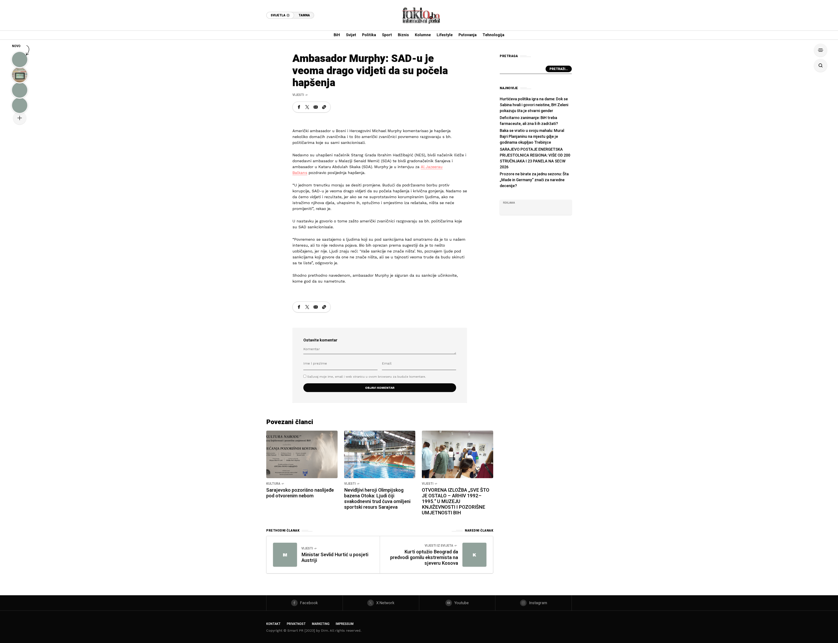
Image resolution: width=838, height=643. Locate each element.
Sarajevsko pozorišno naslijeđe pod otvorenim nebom (300, 493)
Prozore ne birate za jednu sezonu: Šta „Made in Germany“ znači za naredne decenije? (534, 180)
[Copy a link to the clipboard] (324, 107)
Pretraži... (559, 69)
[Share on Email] (315, 107)
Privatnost (296, 624)
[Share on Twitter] (307, 107)
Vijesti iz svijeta (439, 545)
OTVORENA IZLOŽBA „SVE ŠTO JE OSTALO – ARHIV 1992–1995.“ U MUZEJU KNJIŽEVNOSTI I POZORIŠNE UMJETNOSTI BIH (455, 501)
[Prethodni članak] (285, 555)
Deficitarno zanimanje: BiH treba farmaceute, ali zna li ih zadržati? (529, 121)
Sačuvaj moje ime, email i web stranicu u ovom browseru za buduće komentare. (366, 376)
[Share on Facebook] (299, 107)
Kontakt (273, 624)
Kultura (273, 483)
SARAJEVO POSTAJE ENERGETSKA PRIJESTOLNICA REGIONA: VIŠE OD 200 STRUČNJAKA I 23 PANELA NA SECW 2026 (535, 158)
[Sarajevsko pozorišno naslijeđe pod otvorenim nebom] (302, 454)
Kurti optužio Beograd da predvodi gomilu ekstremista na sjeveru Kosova (424, 557)
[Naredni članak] (474, 555)
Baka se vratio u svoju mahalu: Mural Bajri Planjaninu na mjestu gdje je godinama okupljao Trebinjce (532, 136)
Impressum (345, 624)
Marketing (321, 624)
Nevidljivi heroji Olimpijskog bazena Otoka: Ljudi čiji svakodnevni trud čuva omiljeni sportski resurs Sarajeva (377, 499)
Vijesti (298, 95)
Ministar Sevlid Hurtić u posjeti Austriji (334, 557)
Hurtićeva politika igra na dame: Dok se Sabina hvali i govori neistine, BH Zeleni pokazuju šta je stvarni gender (534, 105)
